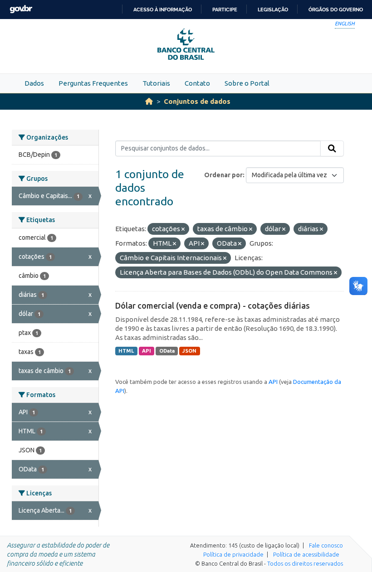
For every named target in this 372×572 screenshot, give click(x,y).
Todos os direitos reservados (305, 563)
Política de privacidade (233, 554)
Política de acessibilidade (306, 554)
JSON (189, 351)
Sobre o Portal (247, 83)
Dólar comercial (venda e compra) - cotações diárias (212, 305)
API (146, 351)
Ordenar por (223, 175)
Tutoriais (156, 83)
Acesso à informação (162, 9)
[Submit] (332, 149)
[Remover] (183, 229)
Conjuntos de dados (197, 101)
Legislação (273, 9)
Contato (197, 83)
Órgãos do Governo (335, 9)
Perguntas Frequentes (93, 83)
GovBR (21, 9)
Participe (224, 9)
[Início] (149, 101)
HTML (126, 351)
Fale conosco (326, 545)
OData (167, 351)
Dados (34, 83)
